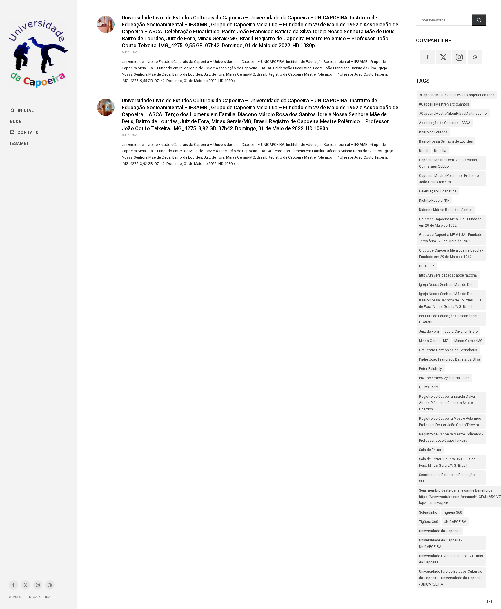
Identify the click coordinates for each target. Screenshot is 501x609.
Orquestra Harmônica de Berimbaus (448, 350)
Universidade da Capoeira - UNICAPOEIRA (440, 543)
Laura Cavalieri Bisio (461, 332)
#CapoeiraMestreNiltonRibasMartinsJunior (453, 114)
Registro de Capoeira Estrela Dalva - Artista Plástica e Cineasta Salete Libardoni (448, 403)
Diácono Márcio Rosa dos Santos (446, 210)
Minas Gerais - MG (434, 341)
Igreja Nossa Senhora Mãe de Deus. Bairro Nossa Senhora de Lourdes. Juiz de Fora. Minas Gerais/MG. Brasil (450, 300)
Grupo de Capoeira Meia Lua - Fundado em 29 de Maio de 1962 (450, 222)
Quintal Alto (428, 387)
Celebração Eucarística (438, 191)
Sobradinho (428, 512)
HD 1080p (427, 266)
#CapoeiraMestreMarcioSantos (444, 104)
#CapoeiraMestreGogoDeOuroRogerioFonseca (456, 95)
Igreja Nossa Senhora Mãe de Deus (447, 285)
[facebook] (13, 585)
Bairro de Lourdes (433, 132)
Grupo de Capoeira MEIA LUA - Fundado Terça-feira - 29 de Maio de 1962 (450, 238)
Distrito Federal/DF (434, 201)
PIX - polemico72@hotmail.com (444, 378)
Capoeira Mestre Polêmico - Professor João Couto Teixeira (449, 179)
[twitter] (25, 585)
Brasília (440, 151)
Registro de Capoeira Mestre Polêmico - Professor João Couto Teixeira (451, 437)
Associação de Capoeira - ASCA (444, 123)
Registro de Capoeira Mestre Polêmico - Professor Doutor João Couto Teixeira (451, 422)
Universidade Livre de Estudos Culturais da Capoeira (451, 559)
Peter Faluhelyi (431, 369)
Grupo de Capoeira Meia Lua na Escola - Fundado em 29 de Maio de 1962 (451, 253)
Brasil (423, 151)
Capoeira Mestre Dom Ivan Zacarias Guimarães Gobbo (448, 163)
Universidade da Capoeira (439, 531)
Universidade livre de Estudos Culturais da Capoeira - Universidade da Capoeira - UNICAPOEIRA (450, 578)
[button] (479, 20)
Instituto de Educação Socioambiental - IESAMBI (450, 319)
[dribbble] (50, 585)
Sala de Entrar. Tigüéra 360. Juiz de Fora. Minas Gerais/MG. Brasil (447, 462)
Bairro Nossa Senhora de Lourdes (446, 141)
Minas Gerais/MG (468, 341)
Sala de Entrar (430, 450)
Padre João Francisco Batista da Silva (449, 359)
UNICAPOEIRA (455, 522)
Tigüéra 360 (428, 522)
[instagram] (37, 585)
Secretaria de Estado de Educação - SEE (447, 478)
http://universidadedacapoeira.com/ (448, 275)
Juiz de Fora (429, 332)
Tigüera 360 (452, 512)
